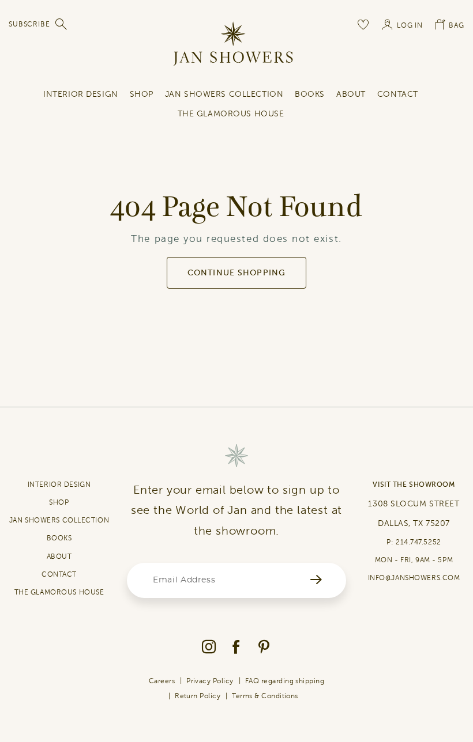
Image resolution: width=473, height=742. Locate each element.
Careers (162, 681)
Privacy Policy (210, 681)
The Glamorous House (231, 113)
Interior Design (80, 94)
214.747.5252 (418, 542)
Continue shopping (236, 272)
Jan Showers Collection (224, 94)
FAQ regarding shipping (285, 681)
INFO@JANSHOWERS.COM (414, 578)
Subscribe (29, 24)
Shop (141, 94)
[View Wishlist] (364, 24)
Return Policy (197, 696)
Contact (397, 94)
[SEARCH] (61, 24)
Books (310, 94)
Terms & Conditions (265, 696)
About (351, 94)
